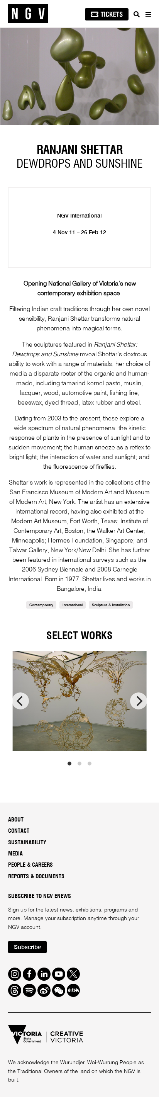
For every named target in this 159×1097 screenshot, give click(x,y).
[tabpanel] (79, 76)
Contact (18, 831)
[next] (138, 700)
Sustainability (27, 842)
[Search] (137, 14)
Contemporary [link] (41, 605)
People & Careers (30, 865)
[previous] (20, 700)
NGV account (24, 927)
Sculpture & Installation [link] (111, 605)
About (16, 820)
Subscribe (27, 947)
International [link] (73, 605)
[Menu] (148, 14)
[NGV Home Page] (28, 14)
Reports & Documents (36, 876)
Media (15, 854)
